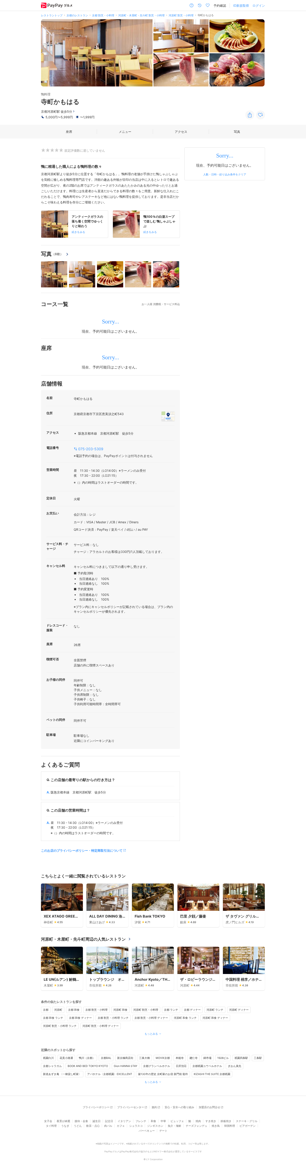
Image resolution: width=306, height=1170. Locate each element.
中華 (163, 1121)
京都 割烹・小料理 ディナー (151, 1017)
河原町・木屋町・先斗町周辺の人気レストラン (83, 939)
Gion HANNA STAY (125, 1066)
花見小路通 (66, 1058)
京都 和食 (74, 1009)
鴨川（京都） (87, 1058)
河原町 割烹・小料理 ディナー (100, 1026)
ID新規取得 (241, 5)
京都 (45, 1009)
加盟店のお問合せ (209, 1107)
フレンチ (141, 1121)
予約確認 (219, 5)
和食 (153, 1121)
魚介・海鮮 (174, 1125)
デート (163, 1130)
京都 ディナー (192, 1009)
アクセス (181, 132)
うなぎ (65, 1125)
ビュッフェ (177, 1121)
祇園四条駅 (241, 1058)
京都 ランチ (171, 1009)
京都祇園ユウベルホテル (207, 1066)
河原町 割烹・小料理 (145, 1009)
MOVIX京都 (163, 1058)
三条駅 (258, 1058)
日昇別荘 (181, 1066)
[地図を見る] (168, 416)
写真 (237, 132)
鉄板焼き (226, 1121)
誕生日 (97, 1121)
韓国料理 (229, 1125)
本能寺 (180, 1058)
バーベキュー (147, 1130)
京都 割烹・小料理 (96, 1009)
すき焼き (210, 1121)
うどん (78, 1125)
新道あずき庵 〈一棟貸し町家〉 (62, 1074)
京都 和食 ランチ (53, 1017)
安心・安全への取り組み (179, 1107)
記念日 (109, 1121)
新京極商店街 (125, 1058)
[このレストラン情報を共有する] (249, 114)
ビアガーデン (247, 1125)
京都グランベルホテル (156, 1066)
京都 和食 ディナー (80, 1017)
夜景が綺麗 (63, 1121)
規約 (154, 1107)
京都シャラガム (52, 1066)
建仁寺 (194, 1058)
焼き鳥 (216, 1125)
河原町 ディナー (239, 1009)
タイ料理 (51, 1125)
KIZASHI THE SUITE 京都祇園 (212, 1074)
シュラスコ (136, 1125)
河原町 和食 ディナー (215, 1017)
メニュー (125, 132)
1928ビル (223, 1058)
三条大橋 (144, 1058)
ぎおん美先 (234, 1066)
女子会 (48, 1121)
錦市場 (207, 1058)
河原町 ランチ (215, 1009)
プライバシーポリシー (96, 1107)
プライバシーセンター (130, 1107)
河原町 (58, 1009)
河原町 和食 (120, 1009)
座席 (69, 132)
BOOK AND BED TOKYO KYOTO (88, 1066)
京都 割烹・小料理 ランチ (113, 1017)
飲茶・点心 (93, 1125)
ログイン (258, 5)
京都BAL (106, 1058)
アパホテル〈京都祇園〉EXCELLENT (109, 1074)
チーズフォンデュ (196, 1125)
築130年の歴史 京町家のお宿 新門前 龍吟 (163, 1074)
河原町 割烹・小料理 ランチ (60, 1026)
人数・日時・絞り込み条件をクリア (224, 174)
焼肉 (198, 1121)
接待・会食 (81, 1121)
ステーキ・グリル (246, 1121)
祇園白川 (48, 1058)
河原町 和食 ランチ (185, 1017)
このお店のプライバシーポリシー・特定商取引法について (82, 850)
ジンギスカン (155, 1125)
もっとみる (151, 1033)
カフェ (121, 1125)
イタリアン (124, 1121)
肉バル (108, 1125)
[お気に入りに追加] (260, 114)
